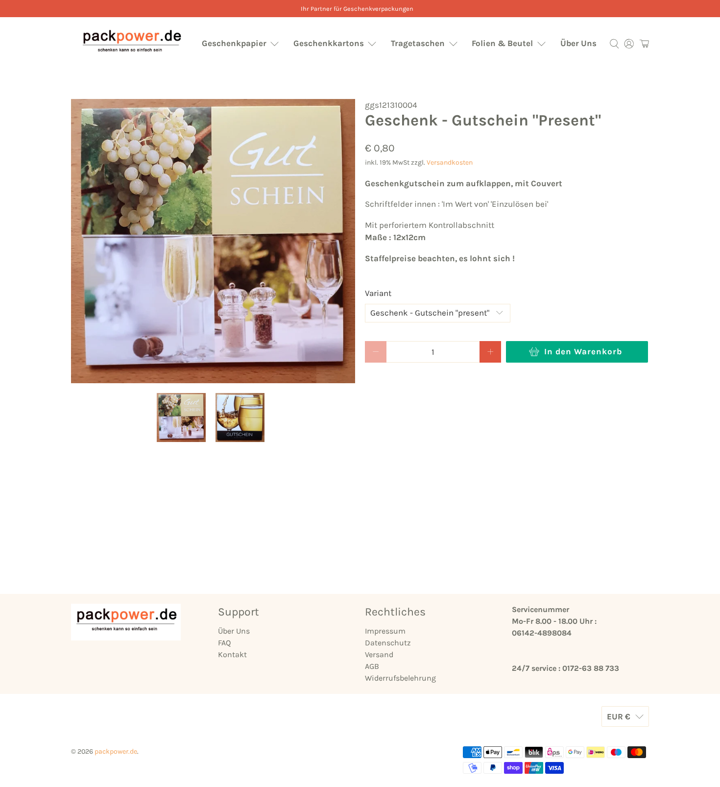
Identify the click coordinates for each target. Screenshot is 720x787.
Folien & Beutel (502, 43)
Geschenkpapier (234, 43)
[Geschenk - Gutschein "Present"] (213, 241)
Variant (378, 293)
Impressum (385, 631)
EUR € (618, 716)
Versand (379, 654)
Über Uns (578, 43)
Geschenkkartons (328, 43)
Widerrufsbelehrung (400, 678)
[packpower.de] (131, 43)
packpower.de (116, 751)
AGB (372, 666)
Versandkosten (450, 162)
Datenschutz (388, 642)
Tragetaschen (418, 43)
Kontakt (232, 654)
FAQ (224, 642)
